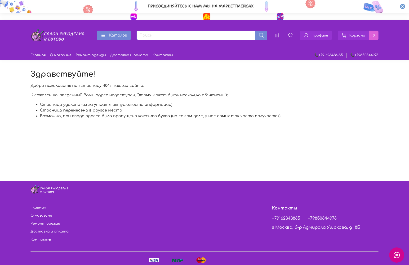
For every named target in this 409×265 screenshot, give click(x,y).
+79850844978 (322, 218)
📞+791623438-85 (328, 55)
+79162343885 (286, 218)
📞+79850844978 (364, 55)
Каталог (118, 35)
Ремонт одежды (91, 55)
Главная (38, 55)
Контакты (162, 55)
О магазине (60, 55)
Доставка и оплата (129, 55)
